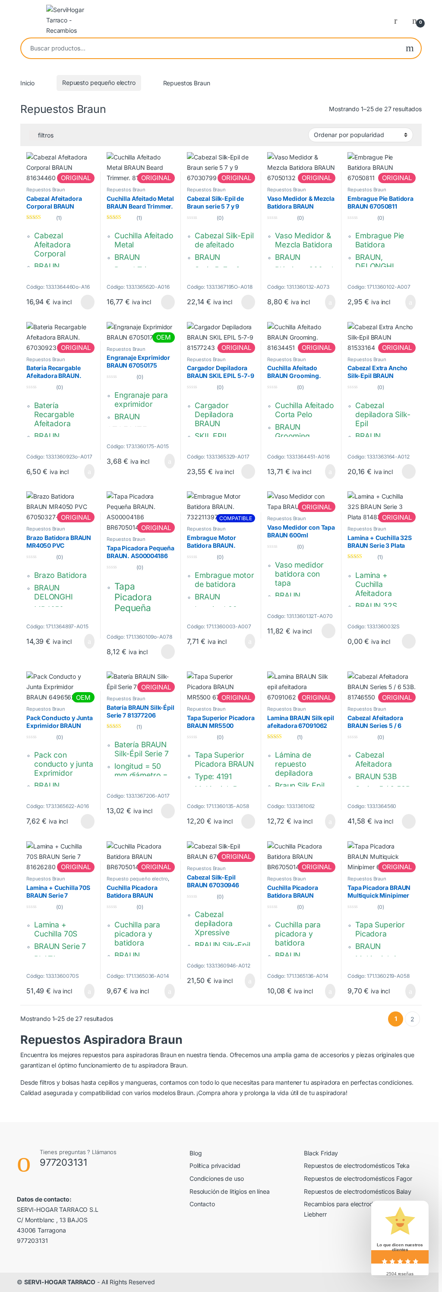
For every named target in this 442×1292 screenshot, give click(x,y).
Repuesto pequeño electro (99, 82)
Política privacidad (214, 1165)
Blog (195, 1153)
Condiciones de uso (216, 1178)
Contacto (202, 1204)
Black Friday (321, 1153)
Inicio (27, 82)
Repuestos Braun (45, 190)
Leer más (88, 302)
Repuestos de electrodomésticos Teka (357, 1165)
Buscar (410, 48)
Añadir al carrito (326, 302)
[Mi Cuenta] (399, 20)
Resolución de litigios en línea (229, 1191)
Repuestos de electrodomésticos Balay (357, 1191)
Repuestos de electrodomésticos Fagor (358, 1178)
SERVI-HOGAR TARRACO (59, 1282)
